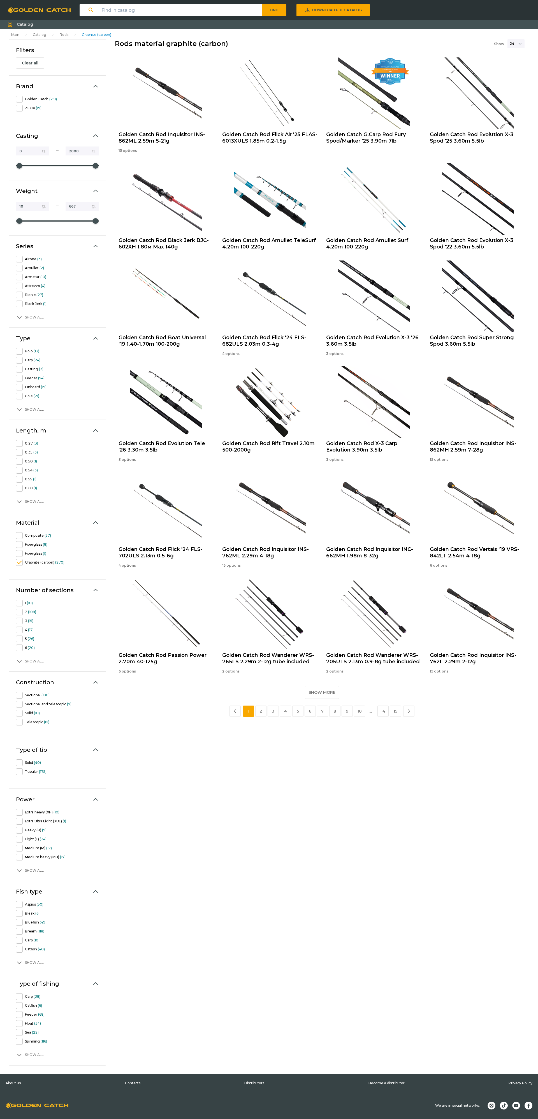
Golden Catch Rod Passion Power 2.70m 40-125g (163, 658)
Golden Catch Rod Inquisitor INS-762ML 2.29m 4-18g (265, 552)
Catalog (39, 34)
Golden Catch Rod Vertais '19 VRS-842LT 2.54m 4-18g (474, 552)
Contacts (132, 1083)
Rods (64, 34)
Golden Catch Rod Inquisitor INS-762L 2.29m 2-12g (473, 658)
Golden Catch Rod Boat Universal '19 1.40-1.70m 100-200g (162, 340)
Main (15, 34)
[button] (20, 24)
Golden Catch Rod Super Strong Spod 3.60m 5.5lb (472, 340)
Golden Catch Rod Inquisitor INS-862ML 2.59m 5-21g (162, 137)
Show (499, 44)
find (274, 10)
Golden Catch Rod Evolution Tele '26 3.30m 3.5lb (162, 446)
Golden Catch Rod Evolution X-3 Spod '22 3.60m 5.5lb (471, 243)
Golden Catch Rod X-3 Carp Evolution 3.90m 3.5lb (361, 446)
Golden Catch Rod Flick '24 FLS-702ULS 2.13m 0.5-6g (161, 552)
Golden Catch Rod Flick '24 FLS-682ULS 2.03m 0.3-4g (264, 340)
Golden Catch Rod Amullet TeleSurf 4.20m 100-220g (269, 243)
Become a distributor (386, 1083)
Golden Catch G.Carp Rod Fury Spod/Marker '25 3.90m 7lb (366, 137)
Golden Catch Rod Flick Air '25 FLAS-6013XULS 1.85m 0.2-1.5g (269, 137)
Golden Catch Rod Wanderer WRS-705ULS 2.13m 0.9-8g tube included (373, 658)
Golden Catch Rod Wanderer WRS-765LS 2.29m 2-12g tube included (268, 658)
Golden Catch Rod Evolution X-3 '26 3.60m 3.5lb (372, 340)
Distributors (254, 1083)
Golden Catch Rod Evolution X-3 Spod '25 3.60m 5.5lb (471, 137)
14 (383, 711)
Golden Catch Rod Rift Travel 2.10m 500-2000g (268, 446)
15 (395, 711)
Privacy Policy (520, 1083)
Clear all (30, 63)
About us (13, 1083)
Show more (322, 692)
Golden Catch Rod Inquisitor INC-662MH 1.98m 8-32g (369, 552)
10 (359, 711)
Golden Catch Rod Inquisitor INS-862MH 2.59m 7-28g (473, 446)
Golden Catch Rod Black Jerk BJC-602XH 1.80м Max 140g (164, 243)
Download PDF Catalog (337, 10)
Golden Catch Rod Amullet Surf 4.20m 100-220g (367, 243)
